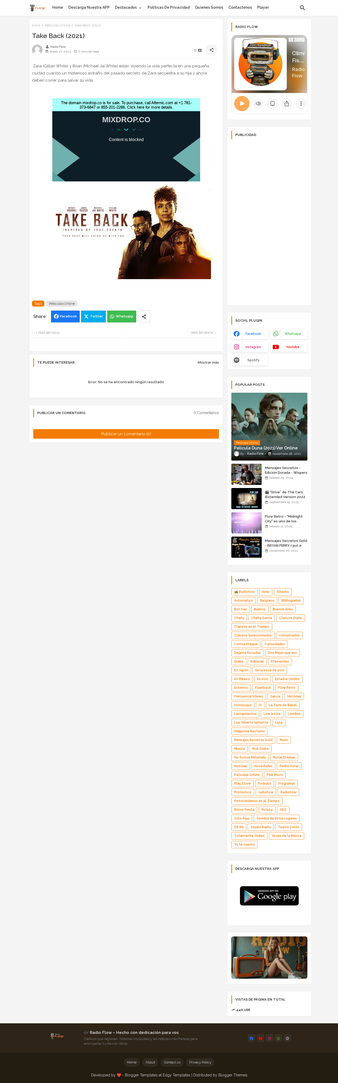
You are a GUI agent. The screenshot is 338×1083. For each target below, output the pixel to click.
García (275, 696)
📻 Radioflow (244, 592)
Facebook (68, 316)
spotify (253, 360)
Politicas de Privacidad (169, 7)
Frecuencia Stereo (248, 696)
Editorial (257, 661)
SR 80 (238, 827)
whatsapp (293, 334)
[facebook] (251, 1038)
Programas (286, 783)
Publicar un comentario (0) (126, 434)
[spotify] (287, 1038)
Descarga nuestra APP (89, 7)
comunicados (289, 635)
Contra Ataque (245, 644)
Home (57, 7)
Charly (239, 618)
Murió (284, 740)
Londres (294, 714)
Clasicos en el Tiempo (251, 627)
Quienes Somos (209, 7)
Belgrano (267, 600)
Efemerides (280, 661)
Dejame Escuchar (247, 653)
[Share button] (144, 316)
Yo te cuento (244, 844)
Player (263, 7)
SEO (283, 810)
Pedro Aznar (289, 766)
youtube (292, 347)
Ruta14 (267, 810)
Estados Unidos (287, 679)
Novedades (263, 766)
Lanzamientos (245, 714)
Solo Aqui (241, 818)
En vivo (262, 679)
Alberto (283, 592)
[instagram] (269, 1038)
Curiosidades (275, 644)
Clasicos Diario (290, 618)
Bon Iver (240, 609)
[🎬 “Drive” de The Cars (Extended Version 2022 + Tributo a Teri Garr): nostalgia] (246, 498)
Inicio (36, 25)
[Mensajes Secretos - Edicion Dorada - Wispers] (246, 474)
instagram (253, 347)
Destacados (126, 7)
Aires (266, 592)
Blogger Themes (232, 1075)
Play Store (242, 783)
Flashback (263, 688)
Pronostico (242, 792)
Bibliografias (291, 600)
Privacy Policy (200, 1062)
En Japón (241, 670)
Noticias (240, 766)
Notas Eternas (284, 757)
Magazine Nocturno (249, 731)
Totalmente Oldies (249, 836)
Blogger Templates (141, 1075)
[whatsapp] (278, 1038)
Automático (243, 600)
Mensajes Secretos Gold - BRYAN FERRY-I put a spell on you (286, 545)
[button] (302, 8)
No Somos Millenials (250, 757)
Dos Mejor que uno (282, 653)
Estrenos (241, 688)
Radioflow (288, 792)
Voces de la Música (286, 836)
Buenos (260, 609)
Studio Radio (261, 827)
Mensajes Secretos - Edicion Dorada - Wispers (286, 470)
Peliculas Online (57, 25)
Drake (238, 661)
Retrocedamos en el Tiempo (257, 801)
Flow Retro (286, 688)
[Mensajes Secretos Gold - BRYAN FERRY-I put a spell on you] (246, 547)
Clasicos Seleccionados (253, 635)
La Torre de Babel (283, 705)
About (150, 1062)
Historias (294, 696)
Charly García (261, 618)
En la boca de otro (269, 670)
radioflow (266, 792)
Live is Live (272, 714)
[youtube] (260, 1038)
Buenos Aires (283, 609)
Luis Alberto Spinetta (251, 722)
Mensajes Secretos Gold (253, 740)
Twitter (96, 316)
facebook (253, 334)
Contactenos (240, 7)
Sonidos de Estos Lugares (276, 818)
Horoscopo (243, 705)
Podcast (264, 783)
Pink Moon (275, 775)
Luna (279, 722)
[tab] (58, 7)
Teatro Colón (288, 827)
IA (260, 705)
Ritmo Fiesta (244, 810)
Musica (239, 749)
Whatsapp (124, 316)
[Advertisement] (269, 222)
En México (242, 679)
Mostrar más (208, 362)
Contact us (172, 1062)
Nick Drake (260, 749)
